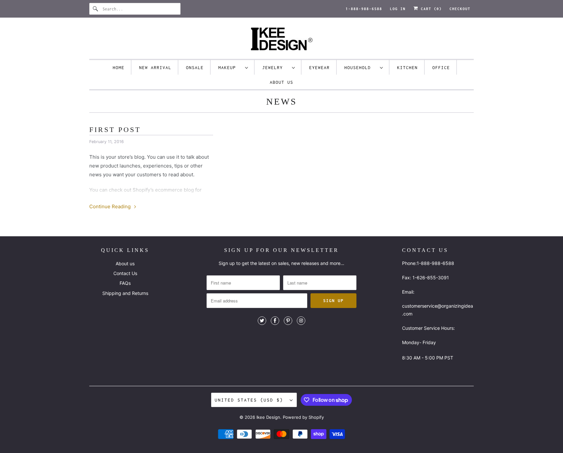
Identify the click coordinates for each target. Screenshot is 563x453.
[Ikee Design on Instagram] (301, 320)
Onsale (195, 67)
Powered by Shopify (303, 417)
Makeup (230, 67)
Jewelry (275, 67)
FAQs (125, 283)
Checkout (460, 9)
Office (441, 67)
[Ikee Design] (281, 39)
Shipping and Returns (125, 293)
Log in (398, 9)
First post (115, 129)
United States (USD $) (250, 399)
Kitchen (407, 67)
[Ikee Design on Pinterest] (288, 320)
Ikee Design (268, 417)
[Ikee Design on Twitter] (262, 320)
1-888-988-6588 (364, 9)
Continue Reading (110, 206)
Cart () (430, 9)
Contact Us (125, 273)
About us (281, 82)
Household (360, 67)
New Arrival (155, 67)
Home (118, 67)
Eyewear (319, 67)
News (281, 101)
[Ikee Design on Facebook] (275, 320)
